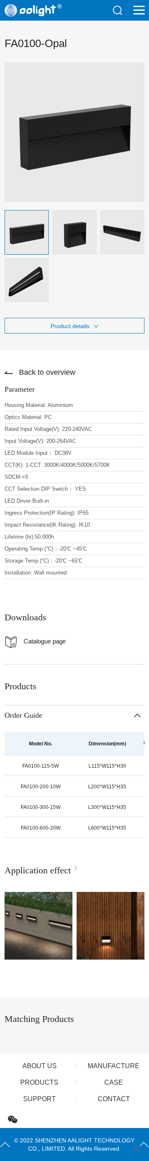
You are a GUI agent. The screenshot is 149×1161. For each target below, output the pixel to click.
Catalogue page (45, 641)
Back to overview (47, 372)
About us (39, 1065)
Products (39, 1082)
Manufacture (113, 1065)
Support (39, 1098)
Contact (114, 1098)
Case (113, 1082)
